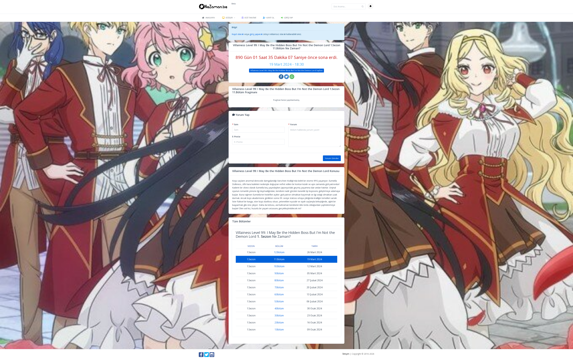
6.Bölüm (279, 294)
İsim (235, 124)
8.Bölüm (279, 280)
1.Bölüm (279, 329)
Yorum (292, 124)
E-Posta (236, 136)
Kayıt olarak (238, 34)
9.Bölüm (279, 273)
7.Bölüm (279, 287)
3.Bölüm (279, 315)
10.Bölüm (279, 266)
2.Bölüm (279, 322)
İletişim (345, 353)
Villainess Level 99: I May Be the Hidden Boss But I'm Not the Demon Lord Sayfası (286, 70)
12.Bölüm (279, 252)
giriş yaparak (256, 34)
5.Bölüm (279, 301)
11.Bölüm (279, 259)
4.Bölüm (279, 308)
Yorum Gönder (332, 158)
